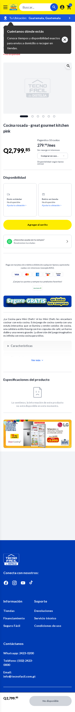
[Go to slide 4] (43, 116)
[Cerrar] (65, 39)
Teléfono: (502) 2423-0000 (18, 663)
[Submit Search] (54, 7)
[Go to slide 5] (49, 116)
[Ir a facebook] (6, 582)
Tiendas (9, 610)
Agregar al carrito (38, 224)
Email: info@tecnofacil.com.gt (18, 674)
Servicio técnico (45, 618)
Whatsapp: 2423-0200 (18, 653)
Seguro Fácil (11, 625)
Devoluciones (43, 610)
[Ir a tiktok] (31, 582)
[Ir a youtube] (23, 582)
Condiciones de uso (47, 625)
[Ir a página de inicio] (37, 559)
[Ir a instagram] (14, 582)
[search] (69, 7)
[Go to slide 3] (38, 116)
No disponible (50, 700)
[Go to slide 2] (32, 116)
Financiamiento (14, 618)
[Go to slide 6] (54, 116)
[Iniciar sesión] (62, 7)
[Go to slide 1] (24, 116)
